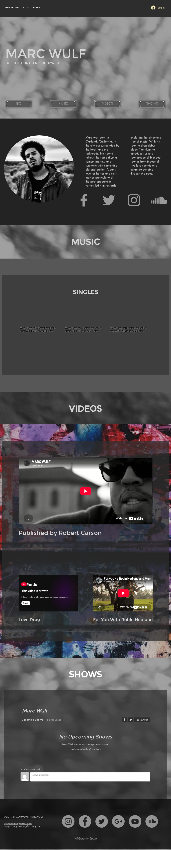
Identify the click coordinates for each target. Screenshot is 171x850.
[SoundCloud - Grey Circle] (151, 821)
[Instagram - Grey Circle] (68, 821)
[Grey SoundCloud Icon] (159, 200)
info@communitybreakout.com (18, 823)
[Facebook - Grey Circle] (85, 821)
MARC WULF (45, 53)
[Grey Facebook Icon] (83, 200)
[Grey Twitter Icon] (109, 200)
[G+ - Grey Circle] (118, 821)
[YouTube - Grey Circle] (135, 821)
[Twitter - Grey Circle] (101, 821)
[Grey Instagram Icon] (134, 200)
